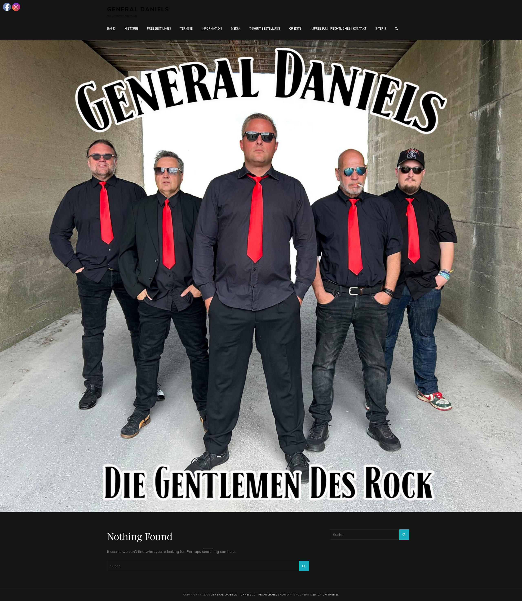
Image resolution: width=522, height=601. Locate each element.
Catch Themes (328, 594)
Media (235, 28)
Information (212, 28)
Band (111, 28)
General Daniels (138, 9)
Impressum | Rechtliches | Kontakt (338, 28)
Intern (380, 28)
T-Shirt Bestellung (264, 28)
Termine (186, 28)
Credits (295, 28)
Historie (131, 28)
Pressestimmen (159, 28)
